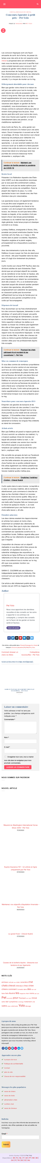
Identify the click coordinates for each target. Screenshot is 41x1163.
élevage (28, 1006)
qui (27, 998)
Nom (6, 737)
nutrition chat (9, 1104)
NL (20, 1158)
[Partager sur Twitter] (13, 638)
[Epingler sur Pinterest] (20, 638)
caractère (24, 982)
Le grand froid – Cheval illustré (20, 934)
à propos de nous (10, 1059)
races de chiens (9, 1091)
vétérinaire (14, 1006)
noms (32, 993)
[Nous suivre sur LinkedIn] (12, 1048)
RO (33, 1158)
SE (37, 1158)
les (17, 993)
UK (27, 1158)
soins (3, 1002)
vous (9, 1006)
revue (34, 998)
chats (5, 985)
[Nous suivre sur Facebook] (3, 1048)
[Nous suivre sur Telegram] (21, 1048)
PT (30, 1158)
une (33, 1002)
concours (14, 647)
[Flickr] (15, 1048)
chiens (5, 989)
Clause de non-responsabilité (14, 1076)
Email (4, 1134)
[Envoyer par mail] (16, 638)
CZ (25, 1160)
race (29, 998)
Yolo (33, 647)
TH (18, 1160)
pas (38, 993)
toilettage (21, 1002)
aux (15, 982)
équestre (20, 647)
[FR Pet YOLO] (20, 4)
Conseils (20, 989)
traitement (28, 1002)
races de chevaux (10, 1108)
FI (15, 1160)
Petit (27, 647)
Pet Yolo (29, 23)
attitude (11, 982)
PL (17, 1158)
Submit (6, 1144)
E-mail (7, 747)
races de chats (9, 1095)
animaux (5, 982)
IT (23, 1158)
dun (33, 989)
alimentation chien (10, 1100)
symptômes (13, 1002)
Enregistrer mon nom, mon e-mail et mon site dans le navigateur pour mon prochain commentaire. (18, 760)
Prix (30, 647)
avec (18, 982)
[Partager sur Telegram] (32, 638)
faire (3, 993)
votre (4, 1006)
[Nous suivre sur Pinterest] (9, 1048)
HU (29, 1160)
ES (22, 1160)
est (35, 989)
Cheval (12, 12)
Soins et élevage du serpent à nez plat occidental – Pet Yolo (19, 690)
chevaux (19, 986)
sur (7, 1001)
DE (14, 1158)
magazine (22, 993)
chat (30, 982)
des (29, 989)
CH (12, 1160)
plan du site (8, 1072)
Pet (25, 647)
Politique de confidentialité (13, 1064)
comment (12, 989)
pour (15, 997)
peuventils (9, 998)
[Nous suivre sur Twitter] (6, 1048)
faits (7, 993)
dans (25, 989)
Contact (7, 1068)
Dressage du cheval (23, 12)
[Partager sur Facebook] (9, 638)
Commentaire (9, 719)
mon (27, 993)
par (36, 993)
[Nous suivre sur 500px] (18, 1048)
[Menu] (4, 4)
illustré (12, 993)
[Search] (37, 4)
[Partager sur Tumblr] (28, 638)
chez (25, 985)
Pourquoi (22, 998)
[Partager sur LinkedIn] (24, 638)
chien (31, 985)
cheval (4, 61)
